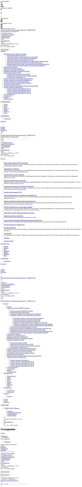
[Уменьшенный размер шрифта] (1, 2)
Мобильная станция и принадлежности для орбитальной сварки (24, 62)
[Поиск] (2, 132)
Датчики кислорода (9, 94)
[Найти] (2, 140)
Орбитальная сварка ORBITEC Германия (15, 54)
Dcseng (6, 106)
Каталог (3, 51)
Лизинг (3, 128)
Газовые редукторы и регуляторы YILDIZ (18, 74)
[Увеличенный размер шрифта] (2, 6)
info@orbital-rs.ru (5, 41)
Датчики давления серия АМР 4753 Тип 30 (19, 91)
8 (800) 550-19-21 (7, 33)
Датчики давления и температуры (13, 87)
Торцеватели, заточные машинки (13, 68)
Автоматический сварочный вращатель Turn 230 (20, 59)
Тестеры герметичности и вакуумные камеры (16, 81)
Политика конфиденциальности (9, 480)
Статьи (3, 127)
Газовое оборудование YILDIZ (12, 73)
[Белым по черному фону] (1, 11)
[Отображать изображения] (1, 20)
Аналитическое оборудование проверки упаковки (17, 83)
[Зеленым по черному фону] (1, 17)
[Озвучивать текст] (2, 25)
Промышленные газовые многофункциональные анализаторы (21, 86)
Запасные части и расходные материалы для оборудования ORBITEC (26, 65)
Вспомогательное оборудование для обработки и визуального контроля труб (28, 64)
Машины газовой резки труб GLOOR (14, 70)
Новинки (6, 97)
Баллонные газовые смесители (12, 84)
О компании (7, 118)
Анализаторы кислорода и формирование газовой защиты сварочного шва (27, 61)
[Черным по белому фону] (1, 9)
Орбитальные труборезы (10, 67)
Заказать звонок (5, 37)
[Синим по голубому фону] (1, 13)
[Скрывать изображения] (1, 22)
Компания (3, 447)
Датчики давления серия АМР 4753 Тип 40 (19, 93)
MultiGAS (6, 111)
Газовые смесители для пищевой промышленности (18, 80)
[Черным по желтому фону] (1, 15)
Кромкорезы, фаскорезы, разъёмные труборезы (16, 71)
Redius (5, 110)
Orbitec (6, 104)
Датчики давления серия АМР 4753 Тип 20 (19, 90)
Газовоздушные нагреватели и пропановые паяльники (22, 75)
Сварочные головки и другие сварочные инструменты (22, 58)
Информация (4, 449)
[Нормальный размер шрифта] (2, 4)
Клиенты (3, 121)
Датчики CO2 (7, 96)
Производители (5, 101)
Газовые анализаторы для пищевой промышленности (18, 78)
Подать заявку (4, 49)
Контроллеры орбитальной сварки (16, 55)
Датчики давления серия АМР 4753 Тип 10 (19, 88)
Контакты (4, 130)
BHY (5, 107)
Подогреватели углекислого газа (16, 77)
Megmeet (6, 108)
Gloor (5, 113)
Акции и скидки (8, 99)
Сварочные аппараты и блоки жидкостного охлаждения (22, 57)
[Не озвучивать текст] (1, 27)
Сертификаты (5, 116)
